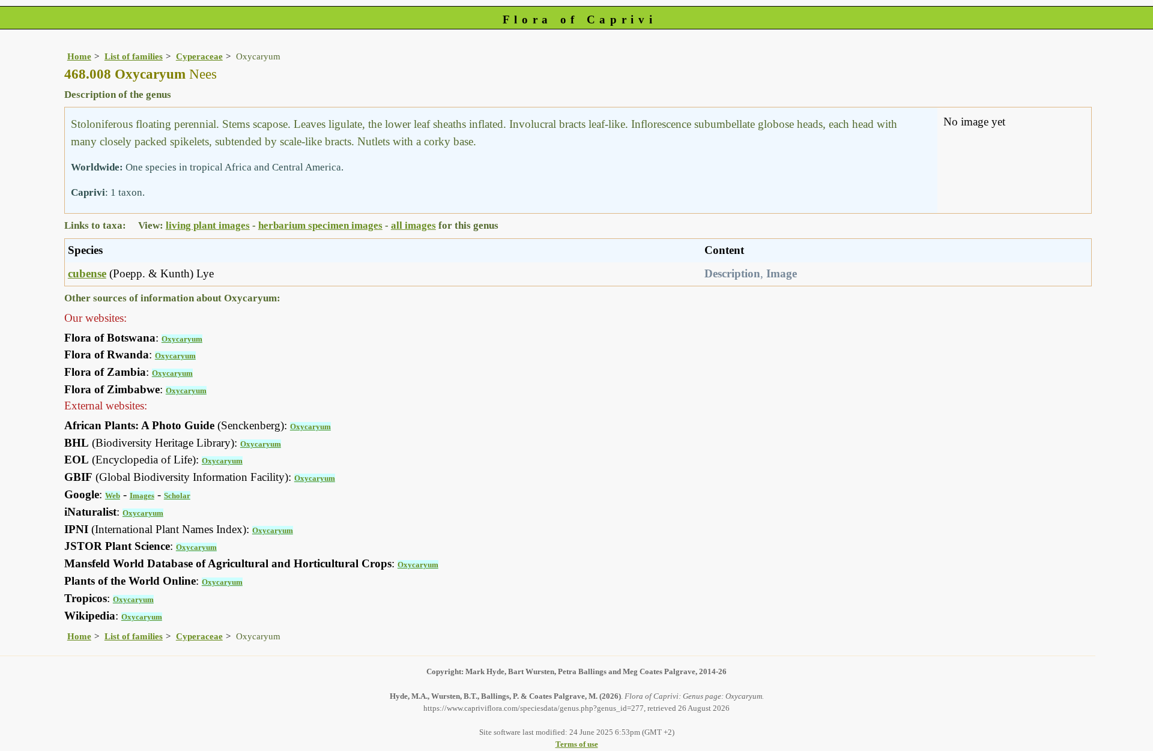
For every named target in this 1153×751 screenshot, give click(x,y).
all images (413, 225)
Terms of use (576, 744)
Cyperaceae (199, 56)
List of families (133, 56)
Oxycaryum (182, 338)
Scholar (177, 495)
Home (79, 56)
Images (142, 495)
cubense (87, 273)
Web (112, 495)
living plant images (208, 225)
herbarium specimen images (320, 225)
